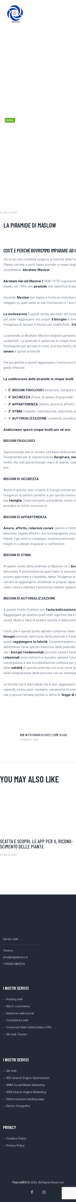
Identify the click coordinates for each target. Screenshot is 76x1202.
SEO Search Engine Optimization (27, 1078)
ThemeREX (19, 1182)
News (61, 61)
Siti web (11, 1071)
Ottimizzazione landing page (25, 1099)
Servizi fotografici (18, 1106)
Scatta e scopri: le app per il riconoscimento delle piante (36, 844)
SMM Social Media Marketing (25, 1085)
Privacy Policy (15, 1145)
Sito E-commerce (18, 1006)
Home (14, 61)
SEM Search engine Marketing (26, 1092)
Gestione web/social (20, 1013)
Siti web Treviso (16, 1034)
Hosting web (14, 999)
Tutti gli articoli (38, 61)
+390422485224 (14, 964)
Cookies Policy (16, 1138)
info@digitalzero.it (15, 957)
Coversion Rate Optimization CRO (28, 1027)
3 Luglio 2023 (8, 854)
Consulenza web (17, 1020)
